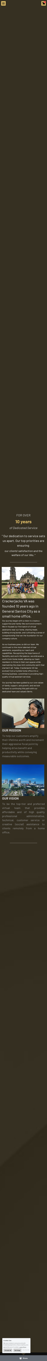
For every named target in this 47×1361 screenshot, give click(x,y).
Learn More (22, 1347)
